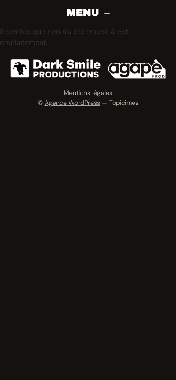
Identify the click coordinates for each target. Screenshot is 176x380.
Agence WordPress (72, 103)
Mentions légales (88, 93)
